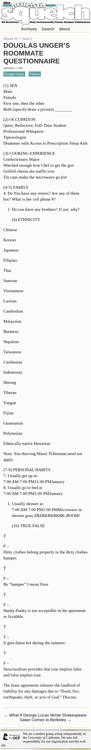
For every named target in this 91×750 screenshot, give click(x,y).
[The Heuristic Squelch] (45, 23)
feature (34, 74)
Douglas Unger (14, 74)
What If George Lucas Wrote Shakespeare (45, 715)
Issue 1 (27, 38)
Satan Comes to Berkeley (45, 720)
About (64, 29)
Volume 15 (10, 38)
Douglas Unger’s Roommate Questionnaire (36, 53)
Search (48, 29)
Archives (29, 29)
